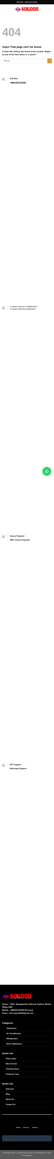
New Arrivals (11, 1064)
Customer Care (12, 1074)
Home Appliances (14, 1044)
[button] (46, 471)
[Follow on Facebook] (23, 1123)
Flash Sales (11, 1059)
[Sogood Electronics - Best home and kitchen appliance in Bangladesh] (27, 9)
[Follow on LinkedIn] (31, 1123)
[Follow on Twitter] (28, 1123)
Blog (8, 1094)
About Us (10, 1099)
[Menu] (3, 9)
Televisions (11, 1028)
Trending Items (12, 1069)
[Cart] (50, 9)
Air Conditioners (13, 1033)
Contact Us (10, 1104)
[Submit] (49, 61)
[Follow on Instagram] (25, 1123)
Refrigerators (12, 1038)
